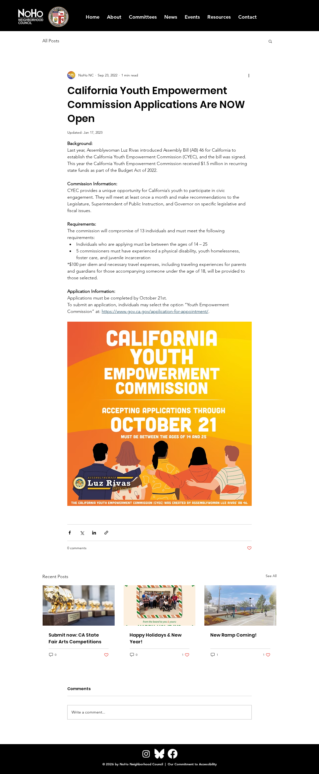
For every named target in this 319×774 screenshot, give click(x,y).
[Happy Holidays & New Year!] (160, 605)
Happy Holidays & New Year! (156, 638)
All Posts (50, 41)
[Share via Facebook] (69, 532)
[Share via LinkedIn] (94, 532)
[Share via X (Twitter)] (82, 532)
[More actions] (249, 75)
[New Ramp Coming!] (240, 605)
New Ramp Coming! (233, 635)
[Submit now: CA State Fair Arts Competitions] (79, 605)
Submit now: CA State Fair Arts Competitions (75, 638)
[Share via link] (106, 532)
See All (271, 576)
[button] (219, 17)
